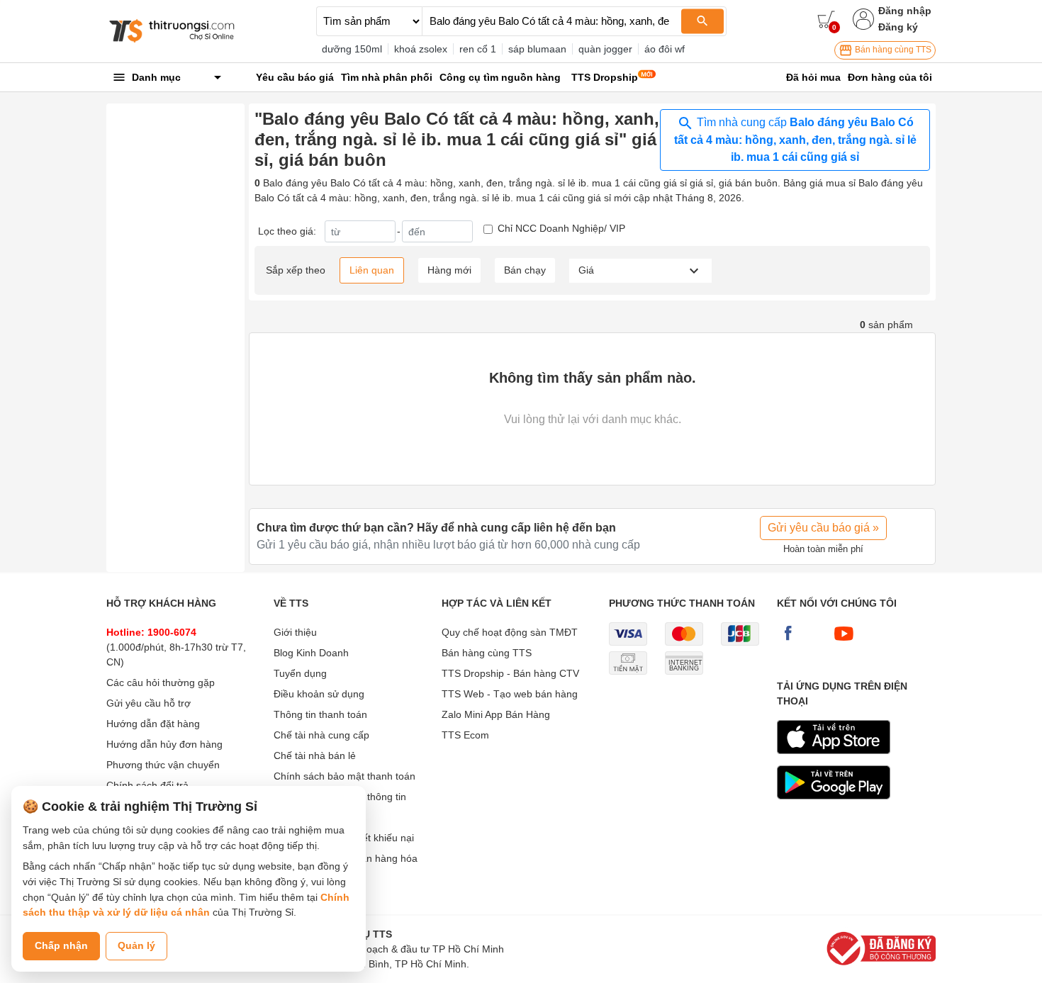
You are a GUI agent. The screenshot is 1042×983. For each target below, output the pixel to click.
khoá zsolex (420, 49)
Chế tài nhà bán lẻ (315, 755)
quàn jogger (605, 49)
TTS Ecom (465, 735)
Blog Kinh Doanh (311, 652)
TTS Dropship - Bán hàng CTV (510, 673)
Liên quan (371, 270)
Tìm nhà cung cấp (795, 139)
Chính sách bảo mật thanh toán (344, 776)
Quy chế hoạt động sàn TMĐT (510, 632)
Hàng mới (449, 270)
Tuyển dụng (300, 673)
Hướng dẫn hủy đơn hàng (164, 744)
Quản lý (136, 945)
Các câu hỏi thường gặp (160, 682)
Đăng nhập (904, 10)
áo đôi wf (664, 49)
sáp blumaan (537, 49)
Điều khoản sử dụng (319, 694)
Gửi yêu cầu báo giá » (823, 528)
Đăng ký (898, 27)
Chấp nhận (61, 945)
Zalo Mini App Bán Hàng (496, 714)
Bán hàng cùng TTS (892, 50)
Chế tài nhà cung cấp (321, 735)
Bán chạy (525, 270)
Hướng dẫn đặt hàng (153, 723)
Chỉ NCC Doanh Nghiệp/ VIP (561, 228)
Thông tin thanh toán (320, 714)
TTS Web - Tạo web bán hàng (510, 694)
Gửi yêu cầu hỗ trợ (148, 703)
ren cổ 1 (477, 49)
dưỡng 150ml (352, 49)
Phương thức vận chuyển (163, 764)
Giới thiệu (295, 632)
